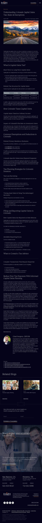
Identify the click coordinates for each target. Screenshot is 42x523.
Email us (11, 482)
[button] (23, 404)
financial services (10, 303)
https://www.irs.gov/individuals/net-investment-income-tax (17, 364)
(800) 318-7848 (34, 502)
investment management (9, 306)
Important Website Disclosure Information (19, 512)
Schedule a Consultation (9, 463)
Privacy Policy (27, 510)
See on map (4, 482)
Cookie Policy (33, 510)
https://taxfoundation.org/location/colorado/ (14, 365)
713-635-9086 (28, 486)
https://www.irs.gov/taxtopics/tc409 (12, 362)
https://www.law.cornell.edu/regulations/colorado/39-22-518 (18, 367)
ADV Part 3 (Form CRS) (21, 510)
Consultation (33, 2)
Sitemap (28, 512)
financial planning (7, 295)
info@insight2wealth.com (33, 505)
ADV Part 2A (14, 510)
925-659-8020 (8, 486)
